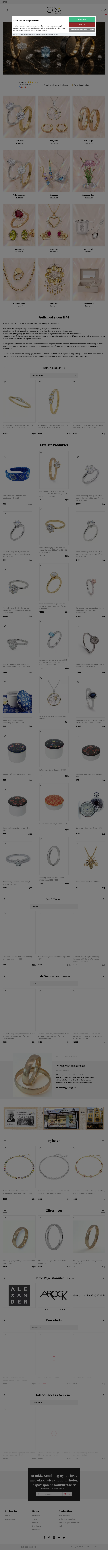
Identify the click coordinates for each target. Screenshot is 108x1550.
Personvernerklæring (28, 34)
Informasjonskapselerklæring (47, 34)
